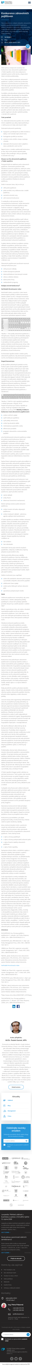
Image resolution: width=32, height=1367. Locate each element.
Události (10, 1100)
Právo (9, 1116)
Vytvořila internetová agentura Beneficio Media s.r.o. (17, 1352)
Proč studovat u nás (9, 1270)
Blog (6, 40)
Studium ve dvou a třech (11, 1276)
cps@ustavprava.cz (18, 1314)
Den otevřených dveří (10, 1273)
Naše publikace (8, 1279)
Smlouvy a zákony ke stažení (12, 1288)
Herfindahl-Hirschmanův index (10, 965)
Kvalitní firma (7, 1285)
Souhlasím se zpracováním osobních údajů (18, 1145)
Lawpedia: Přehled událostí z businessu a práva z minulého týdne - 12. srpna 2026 (15, 1217)
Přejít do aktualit (16, 1258)
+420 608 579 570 (18, 1308)
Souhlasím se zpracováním (16, 1340)
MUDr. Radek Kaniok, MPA (12, 42)
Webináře (6, 1282)
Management (12, 1111)
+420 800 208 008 (18, 1310)
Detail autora (16, 1087)
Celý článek (5, 1232)
